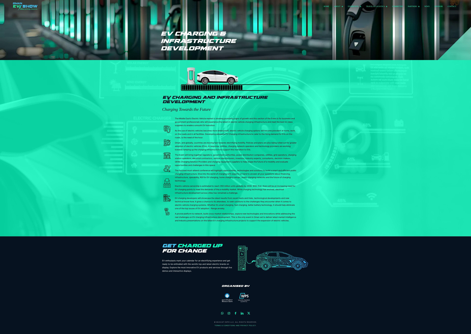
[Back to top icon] (459, 329)
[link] (227, 298)
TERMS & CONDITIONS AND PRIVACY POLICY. (235, 325)
